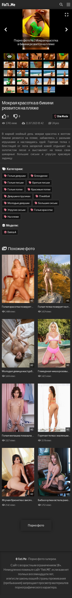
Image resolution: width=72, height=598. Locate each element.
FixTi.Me (8, 4)
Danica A (12, 232)
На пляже (13, 216)
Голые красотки (43, 209)
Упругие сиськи (16, 209)
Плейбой (44, 196)
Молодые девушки (19, 203)
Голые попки (15, 189)
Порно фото (36, 525)
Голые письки (16, 182)
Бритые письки (41, 182)
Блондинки (40, 175)
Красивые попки (40, 189)
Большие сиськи (47, 203)
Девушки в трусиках (19, 196)
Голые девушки (17, 175)
